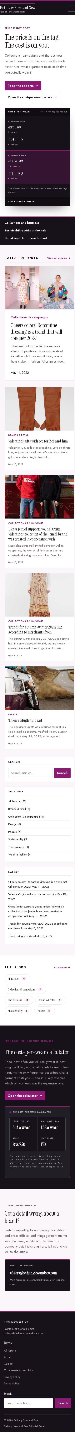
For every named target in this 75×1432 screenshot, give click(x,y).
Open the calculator (23, 1095)
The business (16, 847)
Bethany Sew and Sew (17, 8)
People (13, 714)
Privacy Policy (12, 1377)
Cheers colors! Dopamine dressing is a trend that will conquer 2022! (36, 332)
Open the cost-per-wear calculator (32, 97)
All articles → (62, 967)
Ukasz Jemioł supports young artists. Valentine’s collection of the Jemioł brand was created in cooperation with (38, 534)
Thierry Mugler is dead (25, 720)
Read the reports (21, 85)
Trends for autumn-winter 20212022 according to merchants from (35, 629)
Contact (8, 1364)
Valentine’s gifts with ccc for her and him (38, 441)
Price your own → (21, 201)
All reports (10, 1350)
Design (12, 824)
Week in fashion (17, 854)
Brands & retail (18, 435)
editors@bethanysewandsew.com (33, 1272)
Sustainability (15, 839)
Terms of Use (12, 1383)
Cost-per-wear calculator (19, 1370)
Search (62, 773)
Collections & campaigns (29, 317)
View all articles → (58, 258)
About (7, 1357)
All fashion (14, 801)
